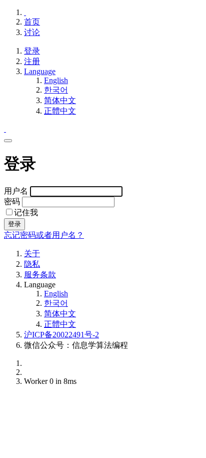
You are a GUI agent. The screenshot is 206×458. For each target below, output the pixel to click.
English (56, 80)
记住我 (26, 212)
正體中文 (60, 111)
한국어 (56, 90)
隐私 (32, 264)
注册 (32, 61)
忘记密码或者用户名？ (44, 235)
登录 (32, 51)
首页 (32, 22)
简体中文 (60, 100)
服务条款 (40, 274)
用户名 (17, 191)
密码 (13, 201)
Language (40, 71)
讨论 (32, 32)
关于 (32, 253)
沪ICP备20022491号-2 (61, 334)
